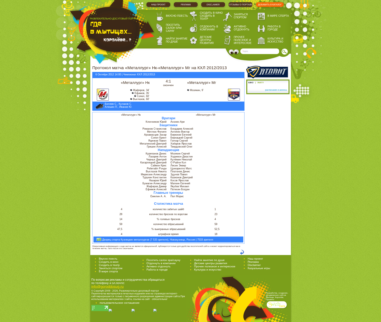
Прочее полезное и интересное (243, 40)
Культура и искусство (275, 40)
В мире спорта (278, 15)
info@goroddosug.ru (107, 287)
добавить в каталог (270, 4)
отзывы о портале (240, 4)
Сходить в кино (211, 12)
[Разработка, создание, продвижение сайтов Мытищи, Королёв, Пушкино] (277, 308)
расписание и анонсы (276, 90)
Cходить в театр (109, 265)
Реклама (186, 4)
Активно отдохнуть (241, 28)
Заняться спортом (241, 16)
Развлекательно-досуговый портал (139, 290)
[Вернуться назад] (242, 254)
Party (261, 83)
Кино (250, 83)
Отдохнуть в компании (209, 28)
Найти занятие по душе (177, 40)
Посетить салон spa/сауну (174, 27)
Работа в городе (274, 28)
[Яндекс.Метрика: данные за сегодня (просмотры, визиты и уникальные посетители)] (164, 310)
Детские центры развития (207, 40)
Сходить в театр (207, 17)
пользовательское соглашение (120, 302)
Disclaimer (213, 4)
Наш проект (158, 4)
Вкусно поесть (177, 15)
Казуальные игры (259, 268)
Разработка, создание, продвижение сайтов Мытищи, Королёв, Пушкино (277, 296)
